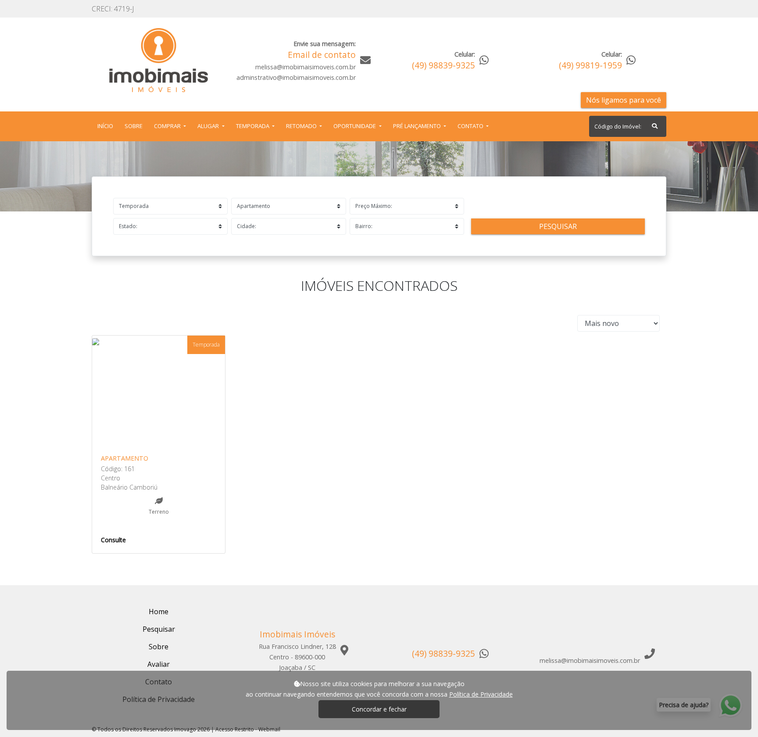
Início (107, 126)
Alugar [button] (208, 126)
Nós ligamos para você (623, 100)
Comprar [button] (168, 126)
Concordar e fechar (379, 709)
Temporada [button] (253, 126)
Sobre (135, 126)
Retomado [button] (302, 126)
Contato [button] (471, 126)
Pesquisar (558, 226)
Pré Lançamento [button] (417, 126)
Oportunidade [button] (355, 126)
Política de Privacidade (481, 694)
